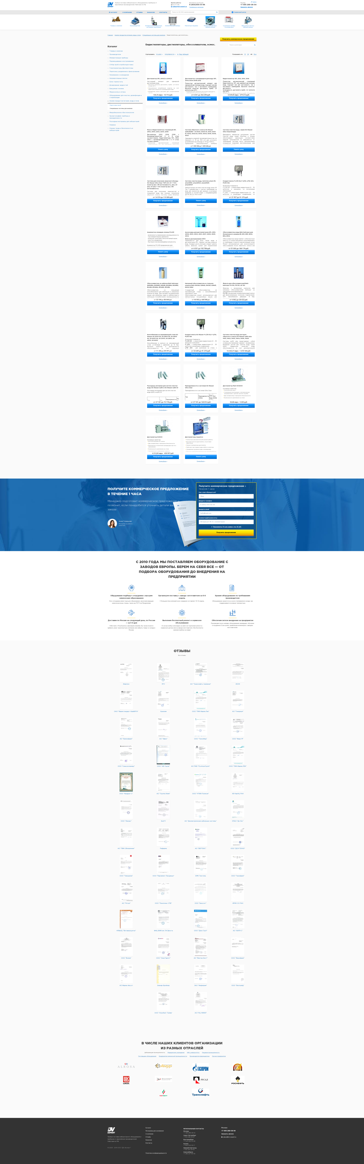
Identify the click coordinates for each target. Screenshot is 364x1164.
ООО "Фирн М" (237, 738)
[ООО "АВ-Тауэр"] (163, 754)
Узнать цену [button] (163, 149)
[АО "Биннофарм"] (126, 727)
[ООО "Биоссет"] (200, 891)
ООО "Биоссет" (200, 903)
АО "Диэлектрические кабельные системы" (201, 821)
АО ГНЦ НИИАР (200, 1013)
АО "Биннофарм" (126, 738)
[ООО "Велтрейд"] (237, 974)
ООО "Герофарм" (237, 876)
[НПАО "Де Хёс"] (237, 809)
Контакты (163, 12)
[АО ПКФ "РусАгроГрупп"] (200, 754)
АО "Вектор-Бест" (200, 958)
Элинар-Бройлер (163, 985)
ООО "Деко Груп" (200, 930)
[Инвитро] (126, 672)
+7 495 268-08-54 (248, 4)
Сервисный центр (240, 12)
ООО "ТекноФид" (200, 738)
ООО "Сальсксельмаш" (126, 766)
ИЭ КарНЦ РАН (238, 793)
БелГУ (163, 821)
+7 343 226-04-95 (189, 1141)
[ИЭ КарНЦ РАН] (237, 782)
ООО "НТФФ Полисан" (200, 793)
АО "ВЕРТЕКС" (200, 848)
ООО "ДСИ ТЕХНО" (238, 848)
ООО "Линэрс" (126, 821)
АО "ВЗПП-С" (238, 930)
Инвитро (126, 684)
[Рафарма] (163, 837)
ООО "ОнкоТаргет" (163, 958)
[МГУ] (163, 672)
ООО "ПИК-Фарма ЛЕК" (238, 766)
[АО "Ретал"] (126, 891)
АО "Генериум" (237, 711)
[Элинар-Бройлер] (163, 974)
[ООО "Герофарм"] (237, 864)
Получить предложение (238, 39)
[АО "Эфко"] (163, 727)
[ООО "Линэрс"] (126, 809)
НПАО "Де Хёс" (238, 821)
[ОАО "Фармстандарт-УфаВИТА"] (126, 700)
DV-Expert (110, 4)
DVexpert (111, 1130)
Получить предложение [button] (163, 98)
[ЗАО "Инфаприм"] (200, 974)
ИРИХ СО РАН (238, 903)
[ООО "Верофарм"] (237, 946)
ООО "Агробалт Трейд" (163, 1013)
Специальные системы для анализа (121, 108)
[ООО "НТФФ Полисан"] (200, 782)
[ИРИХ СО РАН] (237, 891)
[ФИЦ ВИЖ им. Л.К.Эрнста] (163, 919)
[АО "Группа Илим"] (163, 782)
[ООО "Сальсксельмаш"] (126, 754)
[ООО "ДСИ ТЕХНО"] (237, 837)
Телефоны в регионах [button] (196, 7)
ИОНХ (238, 684)
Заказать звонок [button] (246, 7)
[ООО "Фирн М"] (237, 727)
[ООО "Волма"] (126, 946)
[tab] (182, 655)
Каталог (148, 1127)
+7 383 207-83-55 (189, 1153)
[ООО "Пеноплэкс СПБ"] (163, 891)
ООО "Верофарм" (237, 958)
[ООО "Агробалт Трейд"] (163, 1001)
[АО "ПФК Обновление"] (126, 837)
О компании (127, 12)
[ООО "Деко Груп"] (200, 919)
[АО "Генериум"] (237, 700)
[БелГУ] (163, 809)
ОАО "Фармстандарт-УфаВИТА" (126, 711)
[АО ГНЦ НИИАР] (200, 1001)
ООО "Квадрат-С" (126, 793)
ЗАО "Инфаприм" (200, 985)
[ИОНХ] (237, 672)
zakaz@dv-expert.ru (180, 6)
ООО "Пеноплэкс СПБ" (163, 903)
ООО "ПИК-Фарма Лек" (200, 711)
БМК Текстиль (200, 876)
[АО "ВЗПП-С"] (238, 919)
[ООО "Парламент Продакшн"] (163, 864)
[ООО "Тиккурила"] (126, 864)
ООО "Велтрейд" (237, 985)
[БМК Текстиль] (200, 864)
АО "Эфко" (163, 738)
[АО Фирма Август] (126, 974)
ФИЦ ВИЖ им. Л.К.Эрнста (163, 930)
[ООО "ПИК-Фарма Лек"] (200, 700)
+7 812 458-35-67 (189, 1137)
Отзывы (139, 12)
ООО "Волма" (126, 958)
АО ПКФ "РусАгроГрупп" (200, 766)
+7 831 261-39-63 (189, 1149)
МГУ (163, 684)
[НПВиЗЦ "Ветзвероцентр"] (126, 919)
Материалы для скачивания (155, 1130)
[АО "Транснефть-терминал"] (200, 672)
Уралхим (163, 711)
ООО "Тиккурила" (126, 876)
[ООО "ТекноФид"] (200, 727)
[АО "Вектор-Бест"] (200, 946)
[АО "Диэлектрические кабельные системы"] (200, 809)
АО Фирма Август (126, 985)
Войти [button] (254, 1)
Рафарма (163, 848)
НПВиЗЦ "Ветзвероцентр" (126, 930)
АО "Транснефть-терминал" (200, 684)
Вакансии (151, 12)
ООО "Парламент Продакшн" (163, 876)
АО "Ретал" (126, 903)
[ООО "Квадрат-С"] (126, 782)
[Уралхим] (163, 700)
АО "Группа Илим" (163, 793)
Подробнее (162, 103)
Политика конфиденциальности (156, 1153)
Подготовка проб (115, 105)
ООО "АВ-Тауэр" (163, 766)
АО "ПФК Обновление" (126, 848)
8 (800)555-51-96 (197, 4)
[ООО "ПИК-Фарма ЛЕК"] (238, 754)
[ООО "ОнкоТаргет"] (163, 946)
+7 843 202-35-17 (189, 1145)
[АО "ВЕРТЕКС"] (200, 837)
